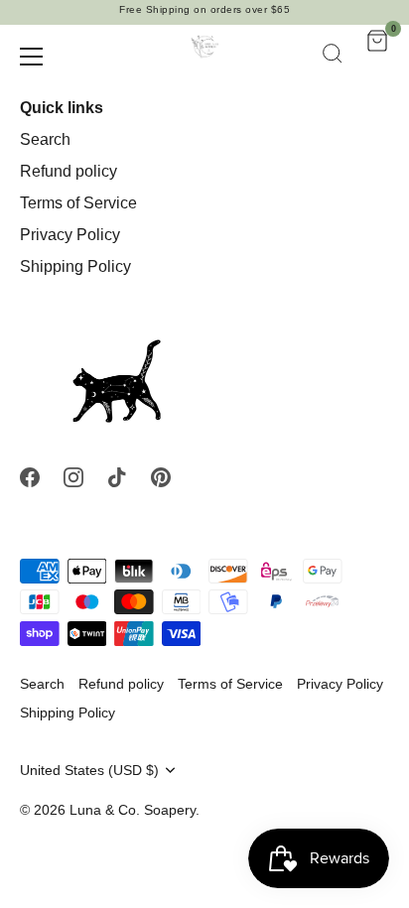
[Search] (332, 56)
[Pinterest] (161, 476)
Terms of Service (78, 203)
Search (45, 139)
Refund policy (68, 171)
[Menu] (32, 56)
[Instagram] (73, 476)
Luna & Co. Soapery (132, 810)
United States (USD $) (89, 770)
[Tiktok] (117, 476)
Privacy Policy (70, 234)
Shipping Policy (75, 266)
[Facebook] (30, 476)
